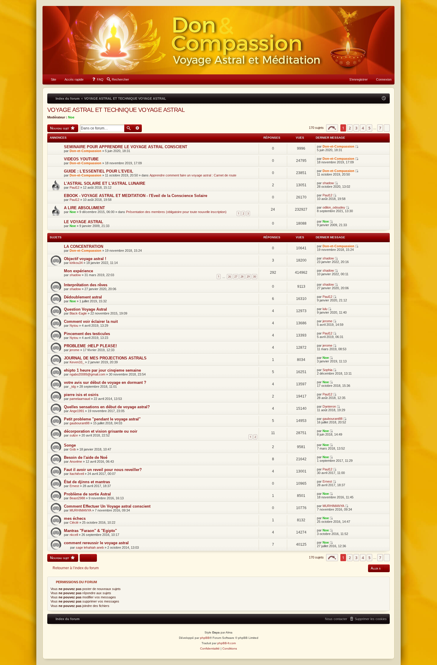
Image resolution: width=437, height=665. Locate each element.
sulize (74, 435)
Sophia (327, 370)
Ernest (74, 486)
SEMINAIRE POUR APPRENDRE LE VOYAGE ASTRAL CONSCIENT (125, 147)
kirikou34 (76, 263)
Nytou (74, 325)
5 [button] (369, 128)
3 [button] (356, 128)
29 (248, 276)
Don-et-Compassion (85, 151)
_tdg (73, 386)
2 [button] (350, 128)
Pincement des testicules (87, 333)
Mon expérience (78, 271)
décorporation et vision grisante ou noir (100, 431)
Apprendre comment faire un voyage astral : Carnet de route (193, 175)
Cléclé (74, 522)
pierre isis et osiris (81, 394)
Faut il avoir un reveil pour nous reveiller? (103, 469)
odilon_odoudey (334, 207)
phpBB (205, 637)
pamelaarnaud (80, 398)
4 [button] (363, 128)
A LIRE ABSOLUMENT (84, 208)
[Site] (218, 40)
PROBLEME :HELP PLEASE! (90, 346)
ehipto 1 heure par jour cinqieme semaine (102, 370)
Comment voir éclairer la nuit (91, 321)
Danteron (329, 406)
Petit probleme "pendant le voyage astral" (102, 419)
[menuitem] (50, 79)
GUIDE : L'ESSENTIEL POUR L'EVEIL (98, 171)
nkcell (74, 534)
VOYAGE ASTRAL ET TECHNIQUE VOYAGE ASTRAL (116, 110)
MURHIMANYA (80, 510)
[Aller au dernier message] (357, 146)
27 (235, 276)
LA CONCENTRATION (83, 246)
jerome (327, 321)
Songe (70, 445)
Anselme (76, 461)
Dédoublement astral (83, 297)
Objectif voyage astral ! (85, 258)
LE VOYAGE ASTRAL (83, 222)
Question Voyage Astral (85, 309)
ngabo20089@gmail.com (87, 374)
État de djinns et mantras (87, 482)
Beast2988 (77, 498)
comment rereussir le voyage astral (96, 543)
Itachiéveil (77, 473)
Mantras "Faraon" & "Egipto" (90, 530)
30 (254, 276)
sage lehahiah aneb (90, 547)
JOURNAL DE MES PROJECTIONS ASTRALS (105, 358)
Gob (73, 449)
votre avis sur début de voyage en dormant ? (105, 382)
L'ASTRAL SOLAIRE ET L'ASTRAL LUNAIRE (104, 183)
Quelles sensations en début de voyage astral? (107, 407)
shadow (328, 183)
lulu (325, 309)
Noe (71, 117)
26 (229, 276)
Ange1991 (77, 411)
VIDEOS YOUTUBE (81, 159)
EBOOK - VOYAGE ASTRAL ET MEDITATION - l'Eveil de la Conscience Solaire (135, 195)
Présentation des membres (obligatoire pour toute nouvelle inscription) (176, 212)
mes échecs (75, 518)
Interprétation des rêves (85, 285)
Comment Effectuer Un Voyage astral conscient (107, 506)
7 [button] (380, 128)
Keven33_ (77, 362)
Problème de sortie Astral (87, 494)
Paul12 (74, 187)
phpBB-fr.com (226, 643)
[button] (332, 128)
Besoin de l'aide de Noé (85, 457)
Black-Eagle (78, 313)
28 (241, 276)
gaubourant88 (79, 423)
